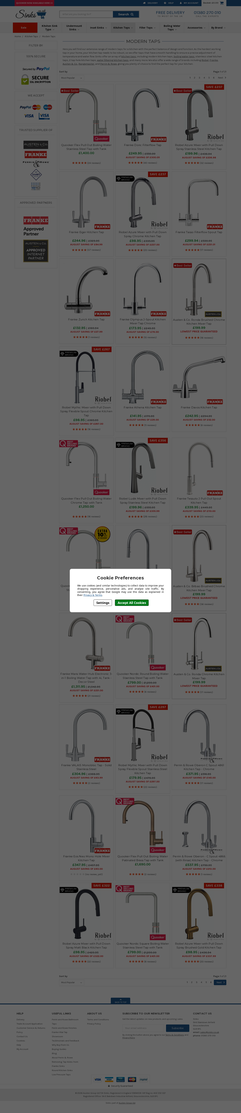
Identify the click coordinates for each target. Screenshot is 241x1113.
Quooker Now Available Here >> (34, 3)
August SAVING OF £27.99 (86, 332)
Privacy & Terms (92, 595)
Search (123, 14)
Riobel (205, 60)
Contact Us (22, 1036)
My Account (190, 3)
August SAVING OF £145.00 (199, 778)
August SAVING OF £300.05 (143, 157)
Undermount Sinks (74, 27)
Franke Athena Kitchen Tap (143, 407)
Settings (102, 603)
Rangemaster (86, 63)
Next (221, 77)
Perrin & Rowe (108, 63)
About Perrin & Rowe (62, 1057)
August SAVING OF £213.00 (199, 869)
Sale (24, 27)
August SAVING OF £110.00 (199, 511)
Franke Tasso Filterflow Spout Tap (199, 232)
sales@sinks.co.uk (209, 1032)
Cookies (21, 1040)
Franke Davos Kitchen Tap (199, 407)
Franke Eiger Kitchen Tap (86, 232)
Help (171, 3)
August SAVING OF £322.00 (86, 956)
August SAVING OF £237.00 (142, 245)
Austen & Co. (70, 63)
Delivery (152, 3)
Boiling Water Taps (172, 27)
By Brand (217, 27)
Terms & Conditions (174, 1035)
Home (18, 36)
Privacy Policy (94, 1023)
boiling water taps (184, 56)
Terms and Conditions (98, 1019)
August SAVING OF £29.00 (142, 420)
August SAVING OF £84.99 (86, 244)
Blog (54, 1053)
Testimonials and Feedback (65, 1040)
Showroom (57, 1036)
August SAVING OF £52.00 (199, 420)
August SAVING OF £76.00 (142, 332)
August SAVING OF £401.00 (142, 686)
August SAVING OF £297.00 (142, 781)
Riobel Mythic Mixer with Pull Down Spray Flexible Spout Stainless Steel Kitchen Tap (142, 769)
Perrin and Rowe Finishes (64, 1028)
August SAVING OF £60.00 (86, 869)
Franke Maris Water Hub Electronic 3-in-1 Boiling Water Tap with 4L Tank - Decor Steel (86, 677)
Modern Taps (48, 36)
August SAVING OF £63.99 (86, 778)
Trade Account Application (30, 1023)
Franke (214, 60)
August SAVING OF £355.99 (142, 511)
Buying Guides (59, 1049)
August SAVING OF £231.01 (199, 244)
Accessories (195, 27)
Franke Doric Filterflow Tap (143, 145)
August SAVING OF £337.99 (199, 956)
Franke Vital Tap (59, 1032)
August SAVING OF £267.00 (86, 424)
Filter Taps (146, 27)
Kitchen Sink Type (50, 27)
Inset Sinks (97, 27)
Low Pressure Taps (61, 1074)
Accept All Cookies (132, 603)
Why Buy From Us (60, 1045)
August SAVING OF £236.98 (199, 157)
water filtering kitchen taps (112, 60)
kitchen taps (128, 56)
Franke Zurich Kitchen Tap (86, 319)
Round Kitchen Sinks (62, 1070)
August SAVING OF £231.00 (86, 690)
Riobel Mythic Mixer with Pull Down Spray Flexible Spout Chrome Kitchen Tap (86, 411)
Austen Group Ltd (127, 1103)
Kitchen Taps (121, 27)
